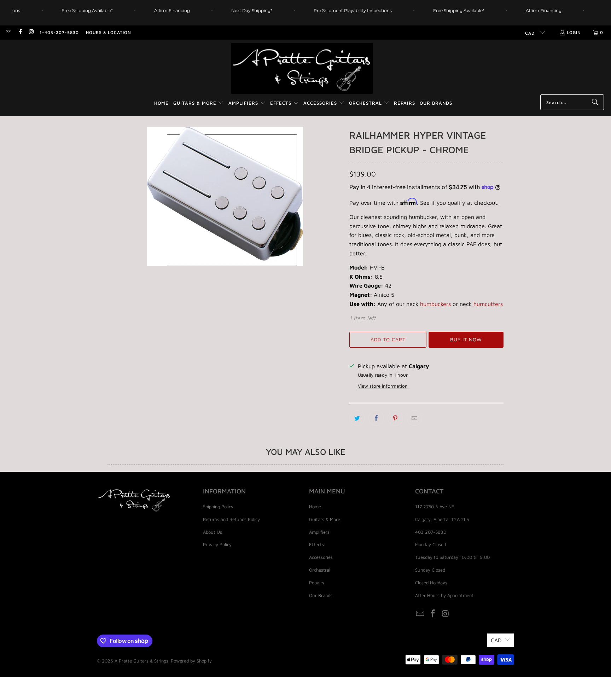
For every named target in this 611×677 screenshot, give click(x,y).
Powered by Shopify (191, 661)
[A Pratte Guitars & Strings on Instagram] (31, 32)
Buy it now (466, 339)
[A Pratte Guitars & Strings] (302, 68)
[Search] (595, 102)
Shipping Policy (218, 506)
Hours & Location (108, 32)
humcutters (488, 304)
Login (574, 32)
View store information (383, 386)
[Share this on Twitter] (357, 418)
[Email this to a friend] (414, 418)
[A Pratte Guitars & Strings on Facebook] (20, 32)
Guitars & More (324, 519)
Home (315, 506)
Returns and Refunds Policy (231, 519)
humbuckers (435, 304)
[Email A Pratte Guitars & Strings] (8, 32)
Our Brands (320, 595)
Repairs (316, 582)
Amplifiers (319, 532)
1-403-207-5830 (59, 32)
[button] (198, 103)
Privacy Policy (217, 544)
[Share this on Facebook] (376, 418)
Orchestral (319, 570)
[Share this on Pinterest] (395, 418)
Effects (316, 544)
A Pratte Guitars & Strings (141, 661)
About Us (212, 532)
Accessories (321, 557)
